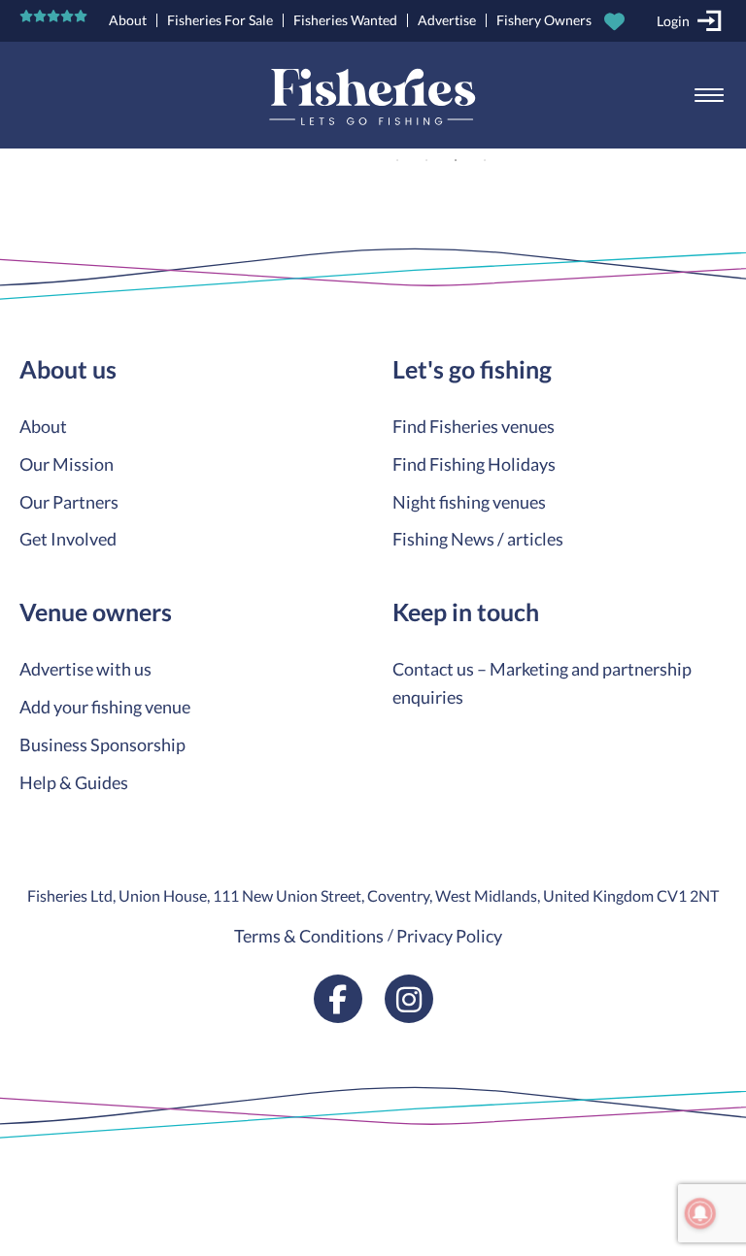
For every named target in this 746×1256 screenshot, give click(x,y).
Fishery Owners (544, 20)
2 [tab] (426, 160)
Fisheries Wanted (345, 20)
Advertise (447, 20)
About (128, 20)
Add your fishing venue (104, 706)
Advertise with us (85, 668)
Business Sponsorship (102, 744)
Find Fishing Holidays (474, 464)
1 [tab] (397, 160)
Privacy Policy (449, 935)
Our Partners (69, 501)
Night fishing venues (469, 501)
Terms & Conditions (309, 935)
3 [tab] (455, 160)
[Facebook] (338, 999)
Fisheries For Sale (220, 20)
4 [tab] (484, 160)
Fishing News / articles (477, 538)
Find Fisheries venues (473, 426)
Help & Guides (73, 782)
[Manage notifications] (700, 1213)
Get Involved (68, 538)
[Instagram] (409, 999)
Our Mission (66, 464)
